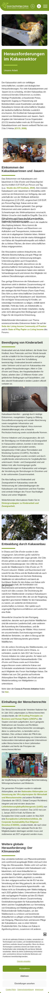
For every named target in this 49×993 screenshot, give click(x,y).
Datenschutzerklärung (25, 990)
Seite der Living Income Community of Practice (24, 326)
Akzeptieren (24, 968)
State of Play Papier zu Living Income (26, 329)
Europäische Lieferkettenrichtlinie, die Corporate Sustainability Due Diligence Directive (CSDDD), (22, 822)
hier (7, 692)
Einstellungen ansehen (25, 983)
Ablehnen (24, 976)
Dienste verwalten (23, 961)
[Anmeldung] (39, 6)
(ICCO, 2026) (21, 128)
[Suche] (33, 6)
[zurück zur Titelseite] (15, 5)
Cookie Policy (11, 990)
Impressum (39, 990)
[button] (45, 934)
